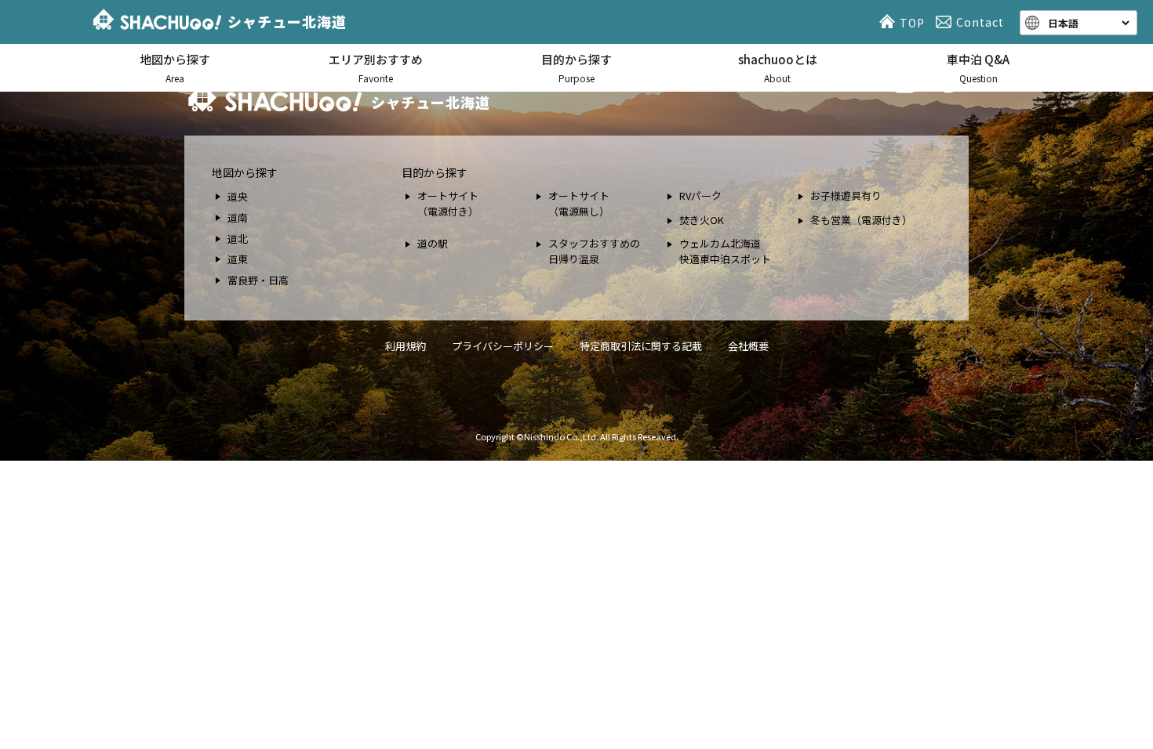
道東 (237, 258)
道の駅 (432, 243)
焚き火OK (701, 219)
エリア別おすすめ (376, 68)
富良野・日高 (258, 280)
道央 (237, 196)
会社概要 (748, 345)
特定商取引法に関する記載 (641, 345)
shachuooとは (777, 68)
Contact (980, 22)
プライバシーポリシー (503, 345)
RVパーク (700, 195)
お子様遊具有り (846, 195)
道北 (237, 238)
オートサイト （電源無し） (578, 203)
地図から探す (175, 68)
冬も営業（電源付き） (861, 219)
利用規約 (405, 345)
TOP (912, 23)
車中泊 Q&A (978, 68)
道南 (237, 217)
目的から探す (576, 68)
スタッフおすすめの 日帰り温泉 (594, 251)
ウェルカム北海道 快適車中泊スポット (725, 251)
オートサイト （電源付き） (447, 203)
